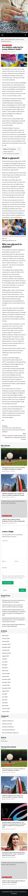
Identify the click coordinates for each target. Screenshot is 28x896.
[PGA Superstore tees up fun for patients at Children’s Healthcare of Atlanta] (14, 457)
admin (4, 51)
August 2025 (5, 656)
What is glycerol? (8, 151)
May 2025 (4, 664)
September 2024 (6, 688)
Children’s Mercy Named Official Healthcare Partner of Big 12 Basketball (13, 625)
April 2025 (5, 667)
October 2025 (5, 650)
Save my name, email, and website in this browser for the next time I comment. (13, 577)
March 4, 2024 (10, 51)
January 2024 (5, 711)
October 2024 (5, 685)
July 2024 (4, 694)
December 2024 (6, 679)
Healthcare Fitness (7, 723)
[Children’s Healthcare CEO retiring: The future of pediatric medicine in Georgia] (14, 483)
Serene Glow (4, 741)
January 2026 (5, 641)
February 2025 (6, 673)
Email (17, 561)
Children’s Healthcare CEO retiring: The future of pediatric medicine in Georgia (12, 605)
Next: (14, 436)
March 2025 (5, 670)
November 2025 (6, 647)
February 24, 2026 (10, 523)
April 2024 (5, 702)
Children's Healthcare (7, 45)
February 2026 (6, 638)
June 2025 (4, 661)
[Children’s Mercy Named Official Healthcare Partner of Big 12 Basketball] (14, 509)
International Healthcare (8, 729)
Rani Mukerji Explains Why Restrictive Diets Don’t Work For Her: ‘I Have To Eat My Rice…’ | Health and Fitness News (14, 619)
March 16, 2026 (10, 497)
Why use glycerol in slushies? (11, 153)
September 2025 (6, 653)
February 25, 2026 (10, 829)
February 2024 (6, 708)
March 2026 (5, 635)
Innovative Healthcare (8, 726)
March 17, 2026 (10, 471)
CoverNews (22, 891)
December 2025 (6, 644)
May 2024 (4, 699)
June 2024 (4, 697)
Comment (5, 540)
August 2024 (5, 691)
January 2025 (5, 676)
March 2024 (5, 705)
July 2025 (4, 659)
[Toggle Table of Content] (18, 149)
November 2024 (6, 682)
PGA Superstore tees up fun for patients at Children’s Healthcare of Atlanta (13, 601)
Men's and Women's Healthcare (10, 732)
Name (4, 561)
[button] (2, 35)
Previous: (13, 429)
